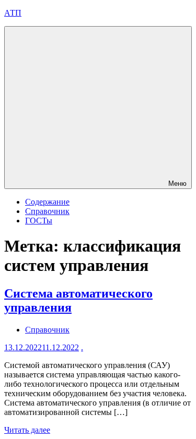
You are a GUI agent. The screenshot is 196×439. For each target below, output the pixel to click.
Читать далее (27, 429)
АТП (12, 12)
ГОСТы (38, 220)
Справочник (47, 211)
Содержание (47, 201)
